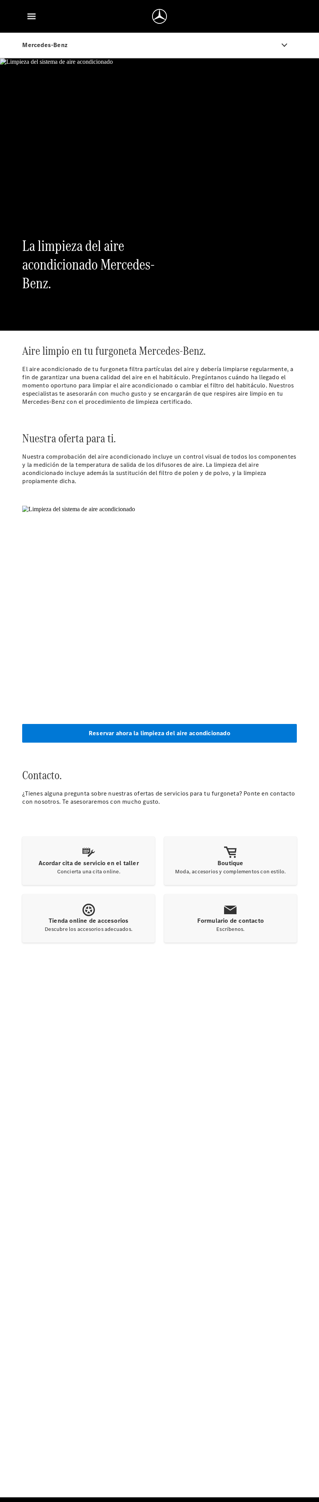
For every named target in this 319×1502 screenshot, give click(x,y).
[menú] (31, 16)
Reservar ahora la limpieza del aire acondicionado (159, 733)
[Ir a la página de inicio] (159, 16)
